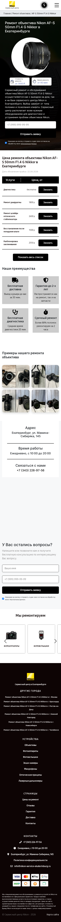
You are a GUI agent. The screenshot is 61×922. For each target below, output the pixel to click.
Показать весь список (30, 257)
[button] (5, 641)
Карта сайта (53, 914)
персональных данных (28, 144)
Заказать (47, 189)
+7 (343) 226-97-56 (30, 470)
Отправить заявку (30, 134)
